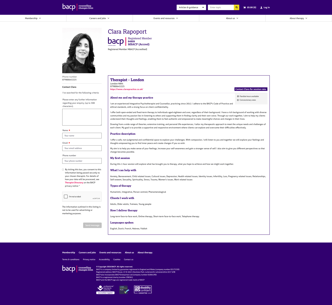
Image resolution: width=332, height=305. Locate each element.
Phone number (69, 155)
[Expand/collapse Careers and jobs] (108, 18)
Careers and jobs (97, 18)
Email (65, 143)
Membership (31, 18)
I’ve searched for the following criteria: (81, 92)
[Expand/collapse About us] (237, 18)
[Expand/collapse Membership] (40, 18)
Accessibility (104, 259)
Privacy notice (89, 259)
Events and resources (164, 18)
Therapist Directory (74, 182)
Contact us (128, 259)
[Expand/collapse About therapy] (306, 18)
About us (230, 18)
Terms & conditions (70, 259)
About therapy (297, 18)
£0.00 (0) (251, 7)
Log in (267, 7)
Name (65, 130)
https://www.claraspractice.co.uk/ (126, 89)
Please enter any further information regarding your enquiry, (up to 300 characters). (80, 102)
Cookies (116, 259)
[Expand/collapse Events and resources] (177, 18)
